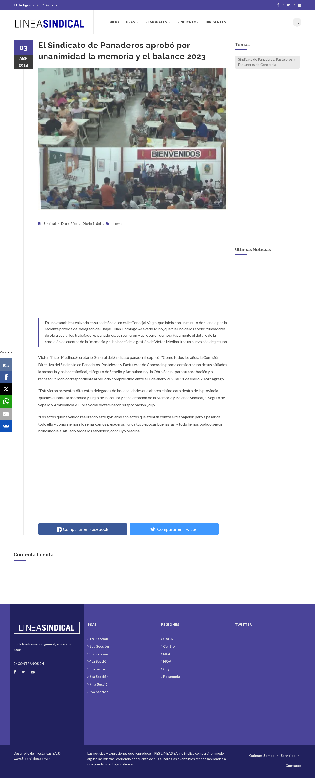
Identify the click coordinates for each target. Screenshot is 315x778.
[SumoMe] (6, 426)
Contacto (293, 765)
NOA (167, 661)
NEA (166, 654)
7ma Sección (99, 684)
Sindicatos (187, 22)
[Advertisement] (133, 275)
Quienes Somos (261, 755)
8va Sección (98, 692)
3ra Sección (98, 654)
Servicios (288, 755)
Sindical (50, 224)
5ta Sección (98, 669)
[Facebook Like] (6, 364)
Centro (169, 646)
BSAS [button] (130, 22)
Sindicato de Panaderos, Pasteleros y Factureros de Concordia (266, 62)
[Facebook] (280, 5)
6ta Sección (98, 676)
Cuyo (167, 669)
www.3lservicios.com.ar (32, 759)
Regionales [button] (156, 22)
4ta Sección (98, 661)
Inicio (113, 22)
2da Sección (99, 646)
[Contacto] (299, 5)
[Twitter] (291, 5)
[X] (6, 389)
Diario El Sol (91, 224)
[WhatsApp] (6, 401)
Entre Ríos (69, 224)
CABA (168, 639)
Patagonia (171, 676)
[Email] (6, 414)
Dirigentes (216, 22)
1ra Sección (98, 639)
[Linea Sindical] (53, 22)
